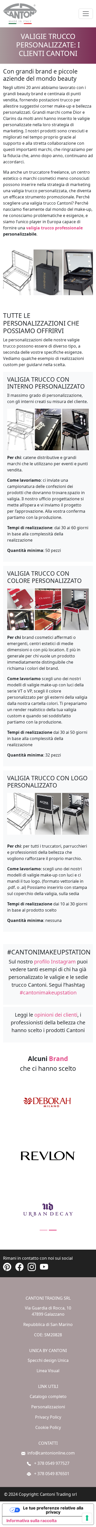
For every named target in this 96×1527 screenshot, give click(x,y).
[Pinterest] (9, 1267)
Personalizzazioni (48, 1407)
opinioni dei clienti (55, 1014)
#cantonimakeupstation (48, 992)
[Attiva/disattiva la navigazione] (86, 14)
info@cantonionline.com (51, 1453)
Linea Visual (48, 1370)
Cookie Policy (48, 1427)
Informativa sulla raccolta (31, 1520)
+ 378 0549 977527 (51, 1463)
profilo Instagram (55, 961)
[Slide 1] (43, 1230)
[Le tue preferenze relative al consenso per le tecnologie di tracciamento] (87, 1518)
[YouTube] (46, 1267)
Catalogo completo (48, 1396)
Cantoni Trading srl (58, 1494)
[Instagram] (34, 1267)
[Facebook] (21, 1267)
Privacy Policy (48, 1417)
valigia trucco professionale (54, 228)
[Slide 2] (53, 1230)
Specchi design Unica (48, 1360)
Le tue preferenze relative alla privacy (53, 1510)
